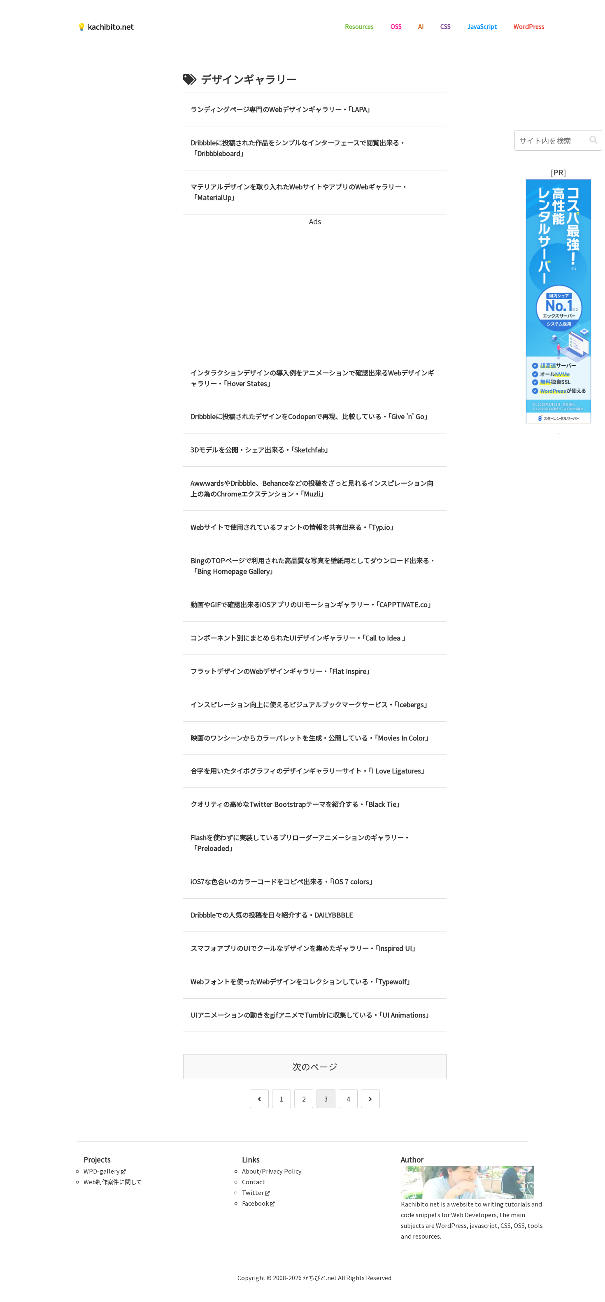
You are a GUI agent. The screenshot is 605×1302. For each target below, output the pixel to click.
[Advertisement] (315, 285)
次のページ (314, 1066)
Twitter (253, 1192)
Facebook (255, 1203)
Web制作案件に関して (113, 1181)
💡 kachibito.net (105, 26)
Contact (253, 1181)
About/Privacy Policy (272, 1171)
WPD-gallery (102, 1171)
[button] (593, 140)
